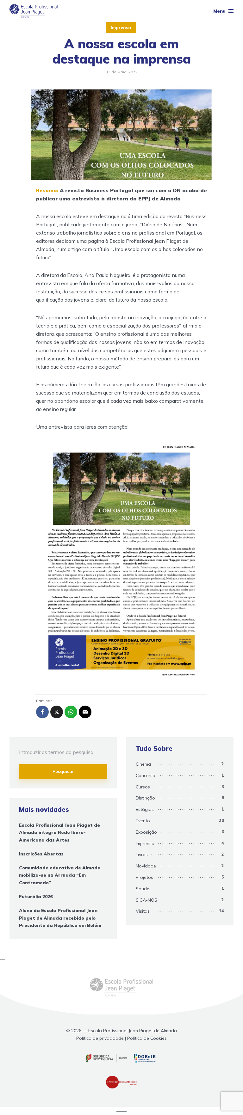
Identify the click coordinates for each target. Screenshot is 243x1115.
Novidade (146, 866)
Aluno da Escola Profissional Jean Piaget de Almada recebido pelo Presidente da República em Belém (60, 918)
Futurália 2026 (36, 896)
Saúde (142, 888)
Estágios (145, 809)
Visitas (143, 911)
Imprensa (121, 27)
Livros (142, 854)
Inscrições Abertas (41, 854)
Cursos (143, 787)
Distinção (145, 798)
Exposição (146, 832)
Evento (143, 821)
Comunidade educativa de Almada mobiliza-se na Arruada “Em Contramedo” (60, 875)
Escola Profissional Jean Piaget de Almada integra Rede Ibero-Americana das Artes (59, 832)
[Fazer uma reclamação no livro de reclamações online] (121, 1087)
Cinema (143, 764)
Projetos (144, 877)
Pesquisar (63, 771)
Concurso (145, 775)
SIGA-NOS (146, 900)
